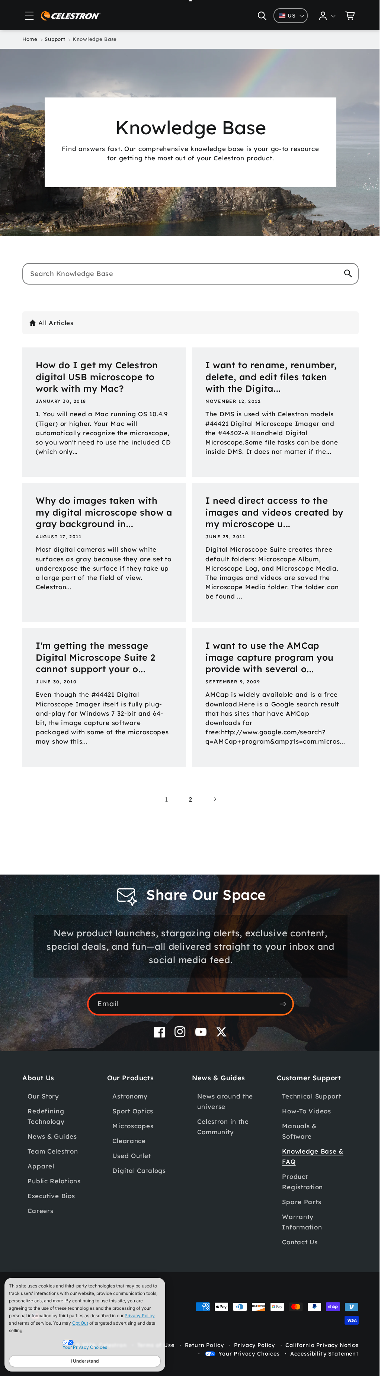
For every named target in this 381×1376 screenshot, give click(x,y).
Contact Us (295, 1242)
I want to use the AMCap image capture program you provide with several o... (264, 657)
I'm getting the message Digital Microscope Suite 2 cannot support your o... (96, 657)
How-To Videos (302, 1111)
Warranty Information (298, 1222)
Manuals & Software (295, 1131)
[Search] (342, 273)
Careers (40, 1211)
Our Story (43, 1096)
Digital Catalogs (138, 1170)
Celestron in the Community (220, 1126)
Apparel (41, 1166)
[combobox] (187, 274)
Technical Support (307, 1096)
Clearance (127, 1141)
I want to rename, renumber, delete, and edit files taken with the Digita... (265, 376)
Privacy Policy (140, 1315)
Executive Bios (51, 1196)
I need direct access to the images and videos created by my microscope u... (269, 512)
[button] (29, 15)
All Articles (56, 323)
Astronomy (128, 1096)
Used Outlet (130, 1156)
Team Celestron (53, 1151)
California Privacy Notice (316, 1345)
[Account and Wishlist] (322, 15)
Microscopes (131, 1126)
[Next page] (212, 799)
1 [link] (163, 799)
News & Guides (52, 1136)
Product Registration (298, 1182)
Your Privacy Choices (243, 1353)
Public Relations (54, 1181)
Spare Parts (297, 1202)
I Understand (85, 1361)
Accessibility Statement (319, 1353)
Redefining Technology (46, 1116)
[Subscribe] (280, 1004)
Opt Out (80, 1323)
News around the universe (222, 1101)
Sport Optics (131, 1111)
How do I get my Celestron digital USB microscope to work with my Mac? (97, 376)
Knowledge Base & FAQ (308, 1156)
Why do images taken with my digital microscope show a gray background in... (100, 512)
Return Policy (198, 1345)
